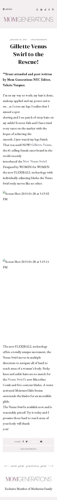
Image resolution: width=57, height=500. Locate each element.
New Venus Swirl (35, 161)
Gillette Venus (41, 145)
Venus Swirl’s (17, 379)
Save (35, 441)
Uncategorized (39, 40)
